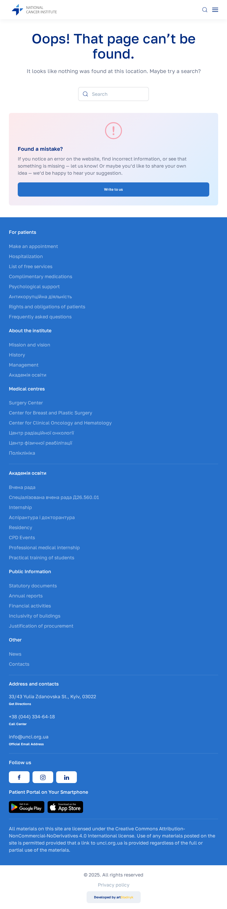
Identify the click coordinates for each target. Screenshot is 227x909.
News (15, 654)
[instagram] (43, 777)
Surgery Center (26, 403)
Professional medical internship (44, 547)
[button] (205, 9)
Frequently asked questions (40, 317)
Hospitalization (26, 256)
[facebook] (19, 777)
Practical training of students (41, 557)
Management (23, 365)
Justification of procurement (41, 626)
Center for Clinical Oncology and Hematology (60, 423)
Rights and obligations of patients (47, 307)
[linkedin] (66, 777)
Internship (20, 507)
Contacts (19, 664)
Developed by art (113, 897)
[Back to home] (38, 9)
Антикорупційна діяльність (40, 296)
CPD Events (22, 537)
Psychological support (34, 286)
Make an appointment (33, 246)
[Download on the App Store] (65, 806)
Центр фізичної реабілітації (40, 443)
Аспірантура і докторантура (42, 517)
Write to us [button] (113, 189)
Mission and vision (29, 345)
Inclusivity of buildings (34, 616)
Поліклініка (22, 453)
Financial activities (30, 606)
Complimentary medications (40, 276)
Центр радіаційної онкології (41, 433)
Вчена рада (22, 487)
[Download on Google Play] (26, 806)
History (17, 355)
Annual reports (26, 596)
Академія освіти (27, 375)
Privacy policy (113, 885)
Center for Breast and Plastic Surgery (50, 413)
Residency (20, 527)
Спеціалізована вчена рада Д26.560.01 (54, 497)
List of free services (30, 266)
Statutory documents (33, 586)
